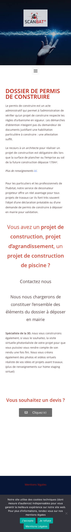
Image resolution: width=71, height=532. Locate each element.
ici (35, 171)
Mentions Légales (36, 526)
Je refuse (45, 520)
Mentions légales (35, 484)
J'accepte (28, 520)
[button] (35, 71)
